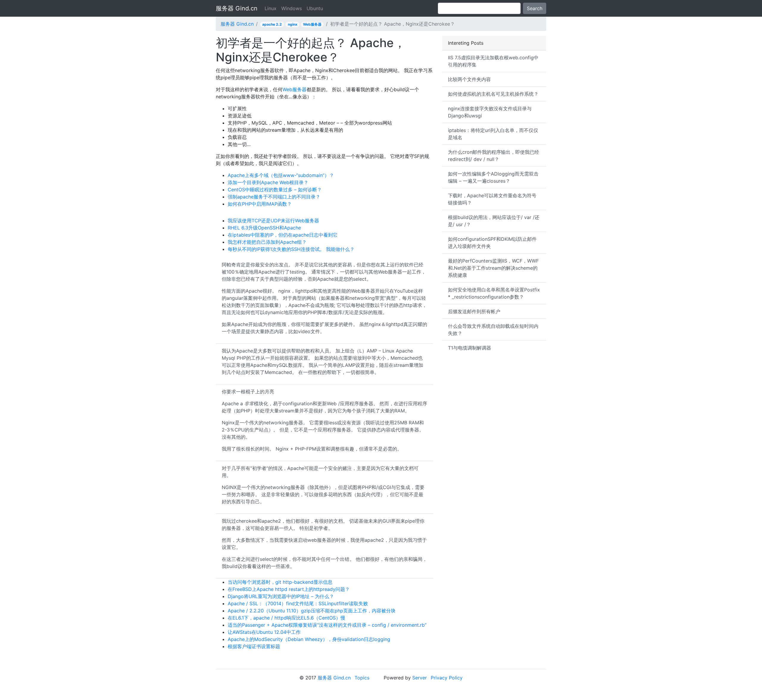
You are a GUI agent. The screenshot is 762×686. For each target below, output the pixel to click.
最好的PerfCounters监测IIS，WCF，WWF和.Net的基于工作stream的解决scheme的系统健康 (493, 268)
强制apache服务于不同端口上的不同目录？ (274, 197)
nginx (292, 24)
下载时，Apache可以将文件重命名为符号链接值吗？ (492, 199)
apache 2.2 (272, 24)
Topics (362, 678)
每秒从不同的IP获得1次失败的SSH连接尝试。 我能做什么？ (291, 249)
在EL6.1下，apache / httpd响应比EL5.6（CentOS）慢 (286, 618)
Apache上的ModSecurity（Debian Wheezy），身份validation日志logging (309, 639)
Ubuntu (315, 8)
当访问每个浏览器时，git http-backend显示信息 (280, 582)
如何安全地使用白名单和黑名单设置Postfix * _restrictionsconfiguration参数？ (494, 293)
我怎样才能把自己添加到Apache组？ (267, 242)
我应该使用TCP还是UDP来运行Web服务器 (273, 221)
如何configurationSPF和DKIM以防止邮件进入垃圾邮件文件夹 (492, 242)
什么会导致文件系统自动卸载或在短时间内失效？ (493, 329)
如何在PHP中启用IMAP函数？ (260, 204)
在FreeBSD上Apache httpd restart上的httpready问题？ (289, 589)
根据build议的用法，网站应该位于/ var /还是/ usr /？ (493, 220)
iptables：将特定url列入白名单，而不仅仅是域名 (493, 133)
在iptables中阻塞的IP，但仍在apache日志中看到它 (283, 235)
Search (534, 8)
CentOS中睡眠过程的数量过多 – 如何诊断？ (275, 190)
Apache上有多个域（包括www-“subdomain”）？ (281, 175)
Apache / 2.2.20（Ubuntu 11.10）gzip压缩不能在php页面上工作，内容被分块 (312, 611)
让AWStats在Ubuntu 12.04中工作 (264, 632)
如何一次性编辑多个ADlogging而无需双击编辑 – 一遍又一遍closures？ (493, 177)
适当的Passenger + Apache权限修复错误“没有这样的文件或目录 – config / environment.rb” (327, 625)
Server (419, 678)
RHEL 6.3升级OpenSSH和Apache (264, 228)
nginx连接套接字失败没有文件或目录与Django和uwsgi (490, 112)
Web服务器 (312, 24)
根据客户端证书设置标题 (254, 646)
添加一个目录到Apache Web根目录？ (268, 182)
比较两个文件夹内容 (469, 79)
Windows (291, 8)
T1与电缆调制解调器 (469, 348)
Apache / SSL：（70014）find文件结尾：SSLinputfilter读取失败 (298, 603)
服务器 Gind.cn (236, 8)
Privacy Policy (447, 678)
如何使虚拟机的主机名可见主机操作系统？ (493, 94)
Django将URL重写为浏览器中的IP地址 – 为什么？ (281, 596)
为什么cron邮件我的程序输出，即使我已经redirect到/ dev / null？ (493, 155)
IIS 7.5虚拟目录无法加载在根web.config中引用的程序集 (493, 61)
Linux (271, 8)
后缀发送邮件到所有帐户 (474, 311)
